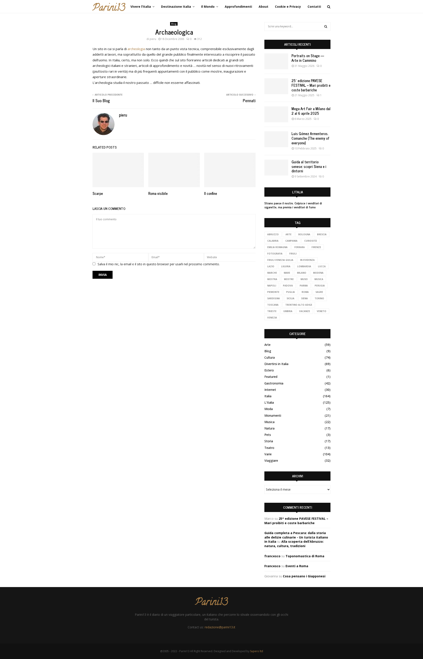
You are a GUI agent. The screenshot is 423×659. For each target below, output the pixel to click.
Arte (288, 234)
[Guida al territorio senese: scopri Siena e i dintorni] (276, 167)
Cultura (269, 357)
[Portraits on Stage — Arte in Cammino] (276, 61)
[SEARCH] (325, 26)
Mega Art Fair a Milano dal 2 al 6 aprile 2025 (310, 111)
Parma (304, 285)
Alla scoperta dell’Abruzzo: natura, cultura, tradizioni (294, 543)
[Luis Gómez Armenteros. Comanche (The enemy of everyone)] (276, 139)
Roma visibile (158, 193)
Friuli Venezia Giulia (280, 260)
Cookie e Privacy (288, 6)
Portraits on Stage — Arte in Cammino (307, 58)
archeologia (137, 49)
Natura (269, 428)
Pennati (249, 100)
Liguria (285, 266)
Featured (270, 377)
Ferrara (299, 247)
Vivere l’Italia (140, 6)
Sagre (319, 292)
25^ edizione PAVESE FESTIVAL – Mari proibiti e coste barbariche (310, 85)
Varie (268, 454)
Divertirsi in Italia (276, 364)
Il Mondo (208, 6)
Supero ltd (256, 651)
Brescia (322, 234)
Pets (267, 435)
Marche (272, 272)
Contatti (314, 6)
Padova (288, 285)
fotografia (274, 253)
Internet (270, 390)
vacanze (304, 311)
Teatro (269, 448)
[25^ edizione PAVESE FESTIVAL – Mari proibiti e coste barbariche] (276, 86)
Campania (291, 240)
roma (305, 292)
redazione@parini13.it (220, 627)
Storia (268, 441)
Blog (173, 23)
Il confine (210, 193)
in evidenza (307, 260)
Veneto (321, 311)
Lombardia (304, 266)
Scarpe (98, 193)
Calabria (272, 240)
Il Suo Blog (101, 100)
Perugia (320, 285)
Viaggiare (271, 460)
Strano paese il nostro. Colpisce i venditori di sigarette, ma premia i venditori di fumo (293, 204)
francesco (272, 556)
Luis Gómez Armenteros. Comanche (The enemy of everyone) (310, 138)
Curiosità (310, 240)
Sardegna (273, 298)
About (263, 6)
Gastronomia (273, 383)
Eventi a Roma (297, 566)
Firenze (316, 247)
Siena (304, 298)
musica (318, 279)
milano (301, 272)
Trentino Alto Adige (298, 304)
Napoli (271, 285)
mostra (272, 279)
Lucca (322, 266)
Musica (269, 422)
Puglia (290, 292)
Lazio (270, 266)
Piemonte (273, 292)
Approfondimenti (238, 6)
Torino (319, 298)
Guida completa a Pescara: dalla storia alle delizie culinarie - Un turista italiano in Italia (296, 537)
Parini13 (109, 8)
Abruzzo (273, 234)
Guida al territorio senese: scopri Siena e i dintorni (308, 166)
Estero (269, 370)
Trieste (271, 311)
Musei (304, 279)
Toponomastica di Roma (305, 556)
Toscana (272, 304)
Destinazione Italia (176, 6)
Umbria (287, 311)
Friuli (293, 253)
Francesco (272, 566)
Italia (267, 396)
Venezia (272, 317)
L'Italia (269, 402)
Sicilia (290, 298)
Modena (318, 272)
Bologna (304, 234)
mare (287, 272)
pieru (153, 39)
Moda (268, 409)
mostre (289, 279)
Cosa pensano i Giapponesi (304, 576)
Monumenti (272, 415)
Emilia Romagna (277, 247)
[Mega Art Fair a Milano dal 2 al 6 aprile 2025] (276, 114)
